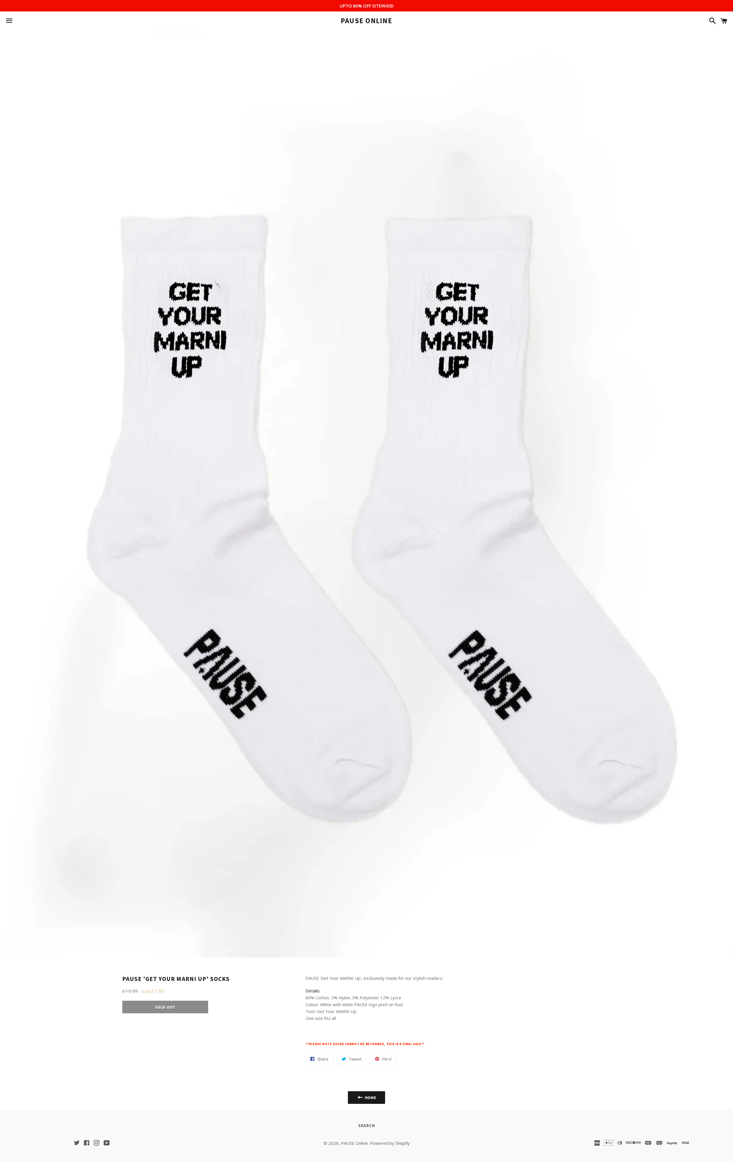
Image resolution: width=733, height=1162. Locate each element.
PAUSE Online (366, 20)
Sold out (165, 1007)
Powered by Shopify (390, 1143)
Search (366, 1125)
